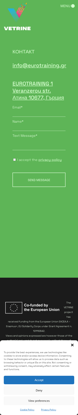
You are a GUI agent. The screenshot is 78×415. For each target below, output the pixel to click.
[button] (72, 345)
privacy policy (50, 160)
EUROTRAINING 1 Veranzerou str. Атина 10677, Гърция (38, 90)
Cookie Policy (27, 409)
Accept (39, 380)
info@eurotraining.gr (39, 65)
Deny (39, 390)
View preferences (39, 400)
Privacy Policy (48, 409)
